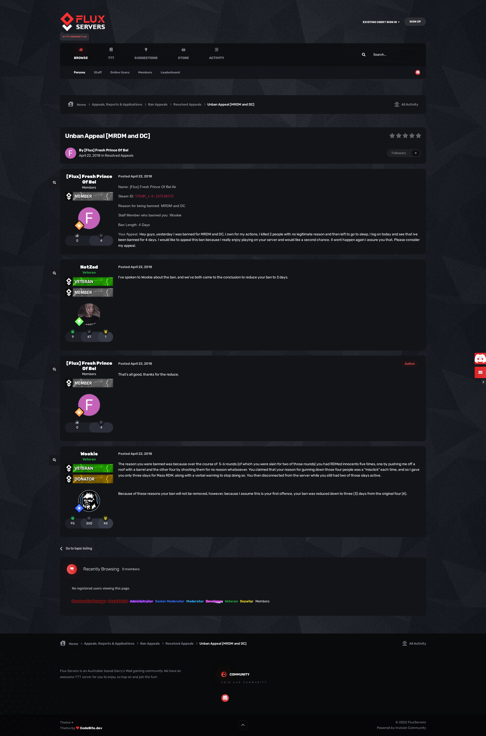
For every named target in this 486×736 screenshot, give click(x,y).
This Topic (408, 54)
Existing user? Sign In (380, 22)
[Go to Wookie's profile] (89, 500)
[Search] (364, 54)
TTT (111, 58)
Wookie (89, 454)
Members (145, 72)
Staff (98, 72)
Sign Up (415, 21)
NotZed (89, 267)
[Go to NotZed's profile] (89, 314)
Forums (79, 72)
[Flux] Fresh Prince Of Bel (106, 150)
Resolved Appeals (119, 155)
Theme (65, 722)
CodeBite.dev (91, 728)
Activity (216, 58)
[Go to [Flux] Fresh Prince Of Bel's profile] (70, 153)
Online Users (120, 72)
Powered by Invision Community (401, 728)
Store (183, 58)
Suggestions (146, 58)
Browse (81, 58)
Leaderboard (170, 72)
